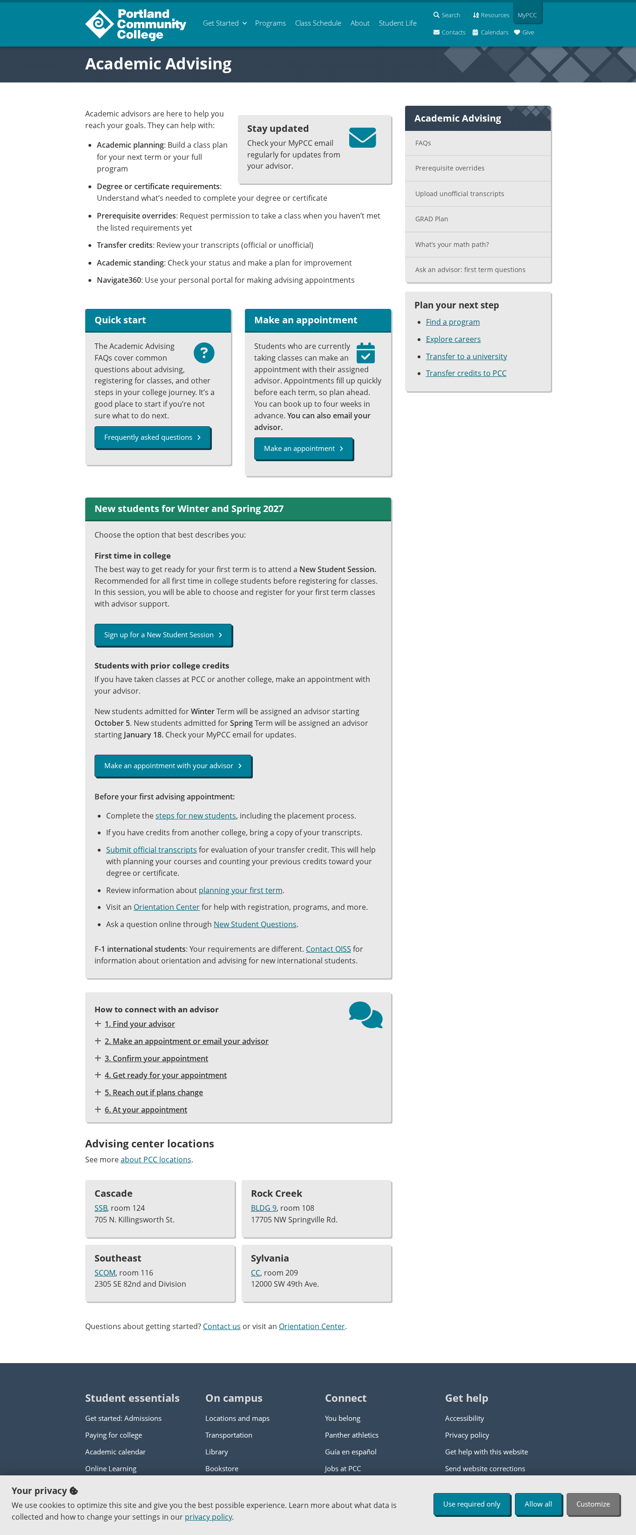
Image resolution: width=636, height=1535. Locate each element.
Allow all (538, 1503)
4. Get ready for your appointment (166, 1075)
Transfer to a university (466, 356)
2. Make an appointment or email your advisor (187, 1041)
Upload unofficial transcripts (459, 193)
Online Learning (110, 1468)
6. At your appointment (146, 1110)
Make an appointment (299, 448)
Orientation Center (167, 907)
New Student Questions (255, 924)
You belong (342, 1418)
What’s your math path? (452, 244)
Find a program (453, 322)
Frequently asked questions (148, 437)
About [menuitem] (360, 22)
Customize (593, 1503)
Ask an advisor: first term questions (470, 269)
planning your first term (241, 890)
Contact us (222, 1326)
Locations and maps (237, 1418)
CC (255, 1273)
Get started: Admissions (123, 1418)
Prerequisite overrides (450, 168)
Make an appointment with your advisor (168, 765)
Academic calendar (115, 1451)
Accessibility (464, 1418)
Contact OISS (328, 949)
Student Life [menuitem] (398, 22)
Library (216, 1451)
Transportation (228, 1434)
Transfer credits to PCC (466, 373)
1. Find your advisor (140, 1024)
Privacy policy (467, 1434)
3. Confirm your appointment (156, 1058)
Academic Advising (158, 63)
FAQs (423, 142)
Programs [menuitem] (270, 22)
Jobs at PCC (343, 1468)
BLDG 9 (264, 1208)
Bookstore (221, 1468)
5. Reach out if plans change (154, 1092)
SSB (101, 1208)
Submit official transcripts (151, 850)
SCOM (105, 1273)
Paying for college (113, 1434)
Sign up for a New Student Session (159, 634)
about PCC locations (156, 1159)
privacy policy (208, 1517)
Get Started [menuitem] (221, 22)
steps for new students (196, 816)
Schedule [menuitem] (318, 22)
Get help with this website (486, 1451)
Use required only (472, 1503)
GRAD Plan (431, 218)
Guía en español (351, 1451)
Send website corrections (485, 1468)
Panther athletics (352, 1434)
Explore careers (453, 339)
